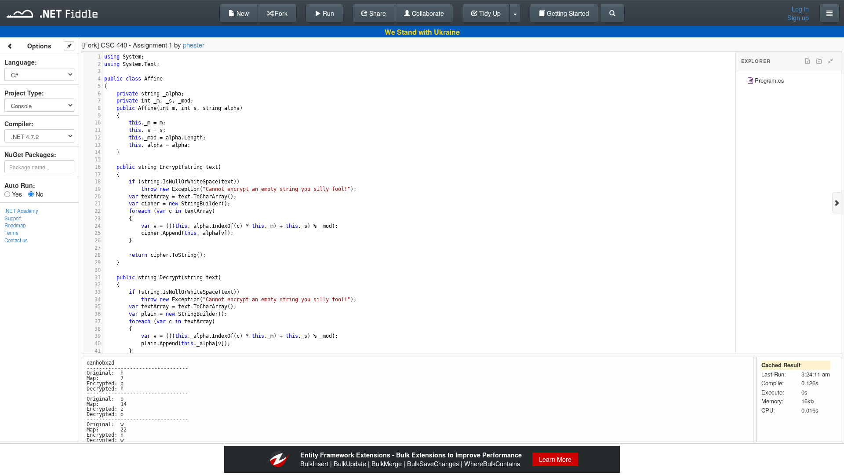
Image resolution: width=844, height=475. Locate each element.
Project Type (23, 92)
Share (376, 13)
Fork (280, 13)
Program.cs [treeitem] (769, 80)
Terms (11, 232)
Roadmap (14, 225)
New (242, 13)
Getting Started (567, 13)
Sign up (798, 17)
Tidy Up (489, 13)
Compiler (17, 123)
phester (193, 44)
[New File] (807, 61)
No (39, 194)
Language (19, 62)
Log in (800, 8)
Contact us (16, 240)
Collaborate (427, 13)
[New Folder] (819, 61)
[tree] (788, 81)
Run (327, 13)
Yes (16, 194)
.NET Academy (21, 210)
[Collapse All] (830, 61)
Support (13, 218)
